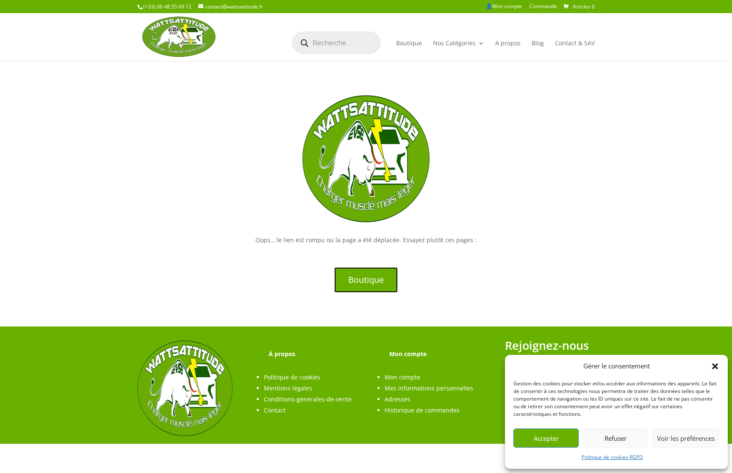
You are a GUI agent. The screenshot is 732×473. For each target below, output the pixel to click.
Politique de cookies (292, 377)
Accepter (546, 438)
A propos (508, 43)
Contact (275, 410)
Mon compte (402, 377)
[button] (715, 366)
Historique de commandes (422, 410)
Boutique (409, 43)
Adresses (397, 399)
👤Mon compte (504, 7)
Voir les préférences (686, 438)
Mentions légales (288, 388)
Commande (543, 7)
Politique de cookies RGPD (612, 457)
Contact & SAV (575, 43)
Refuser (615, 438)
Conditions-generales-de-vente (308, 399)
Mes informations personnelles (429, 388)
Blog (538, 43)
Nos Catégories (454, 43)
